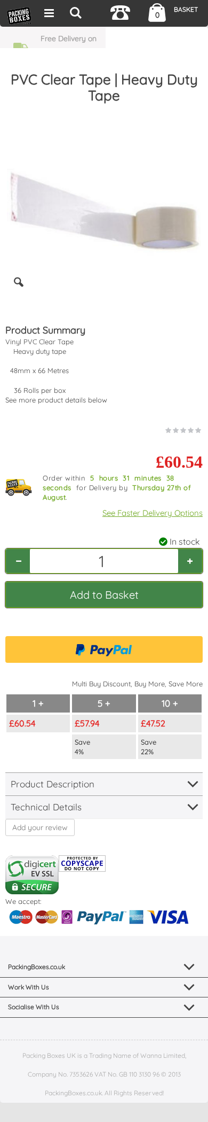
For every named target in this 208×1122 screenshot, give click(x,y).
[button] (18, 290)
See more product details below (56, 400)
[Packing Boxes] (19, 15)
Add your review (40, 827)
